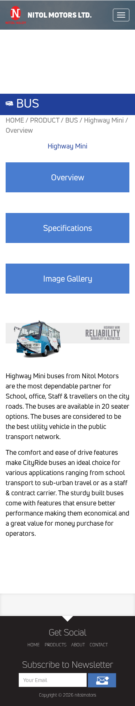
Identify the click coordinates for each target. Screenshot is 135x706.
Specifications (67, 228)
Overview (67, 177)
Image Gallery (67, 278)
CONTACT (99, 645)
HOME (33, 645)
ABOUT (78, 645)
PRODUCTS (55, 645)
